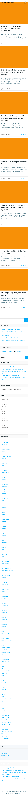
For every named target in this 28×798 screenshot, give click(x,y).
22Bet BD (4, 503)
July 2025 (4, 406)
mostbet (3, 629)
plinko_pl (3, 684)
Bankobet (4, 533)
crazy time (4, 577)
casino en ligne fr (5, 559)
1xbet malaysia (5, 484)
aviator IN (4, 521)
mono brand (4, 615)
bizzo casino (4, 542)
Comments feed (5, 755)
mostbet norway (5, 638)
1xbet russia (4, 493)
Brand (3, 549)
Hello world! (18, 351)
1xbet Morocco (5, 486)
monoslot (4, 626)
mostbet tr (4, 645)
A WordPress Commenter (7, 351)
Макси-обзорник (6, 738)
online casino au (5, 657)
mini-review (4, 608)
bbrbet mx (4, 540)
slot (2, 703)
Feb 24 (8, 134)
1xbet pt (3, 489)
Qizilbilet (3, 687)
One (2, 654)
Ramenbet (4, 689)
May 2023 (4, 423)
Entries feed (4, 753)
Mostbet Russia (5, 643)
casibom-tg (4, 554)
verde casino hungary (6, 722)
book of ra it (4, 547)
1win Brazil (4, 447)
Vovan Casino (5, 729)
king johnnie (4, 598)
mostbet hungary (5, 633)
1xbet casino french (6, 475)
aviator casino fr (5, 519)
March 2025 (4, 416)
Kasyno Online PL (6, 596)
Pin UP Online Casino (6, 671)
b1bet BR (4, 531)
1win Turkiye (4, 458)
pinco (3, 675)
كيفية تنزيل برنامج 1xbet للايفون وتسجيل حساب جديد (13, 331)
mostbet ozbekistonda (7, 640)
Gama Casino (5, 584)
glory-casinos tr (5, 589)
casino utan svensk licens (7, 570)
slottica (3, 710)
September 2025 (5, 402)
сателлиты (4, 740)
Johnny (3, 591)
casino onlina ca (5, 561)
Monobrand (4, 619)
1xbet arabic (4, 470)
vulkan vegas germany (7, 731)
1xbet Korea (4, 479)
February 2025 (5, 418)
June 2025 (4, 409)
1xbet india (4, 477)
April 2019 (4, 430)
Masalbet (4, 603)
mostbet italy (5, 636)
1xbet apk (4, 468)
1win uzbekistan (5, 461)
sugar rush (4, 712)
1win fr (3, 451)
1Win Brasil (4, 444)
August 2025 (4, 404)
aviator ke (4, 524)
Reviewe (3, 694)
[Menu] (25, 2)
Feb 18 (8, 265)
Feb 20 (8, 224)
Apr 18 (8, 43)
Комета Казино (5, 736)
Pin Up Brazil (4, 668)
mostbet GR (4, 631)
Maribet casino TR (6, 601)
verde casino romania (7, 726)
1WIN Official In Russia (7, 456)
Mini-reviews (4, 610)
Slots (3, 705)
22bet (3, 500)
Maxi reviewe (5, 605)
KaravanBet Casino (6, 594)
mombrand (4, 612)
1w (2, 440)
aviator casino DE (6, 517)
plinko (3, 678)
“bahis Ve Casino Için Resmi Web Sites (10, 337)
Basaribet (4, 535)
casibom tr (4, 552)
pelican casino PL (6, 664)
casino (3, 556)
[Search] (26, 320)
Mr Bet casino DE (6, 647)
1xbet (3, 465)
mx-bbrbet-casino (6, 652)
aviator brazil (4, 514)
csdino (3, 580)
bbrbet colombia (5, 538)
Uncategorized (5, 719)
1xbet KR (4, 482)
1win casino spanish (6, 449)
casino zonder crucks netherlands (9, 573)
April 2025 (4, 413)
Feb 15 (8, 307)
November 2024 (5, 420)
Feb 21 (8, 178)
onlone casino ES (5, 659)
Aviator (3, 512)
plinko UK (4, 682)
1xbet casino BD (5, 472)
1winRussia (4, 463)
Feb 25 (8, 88)
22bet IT (3, 505)
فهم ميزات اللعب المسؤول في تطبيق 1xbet (11, 329)
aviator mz (4, 526)
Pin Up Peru (4, 673)
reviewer (3, 696)
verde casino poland (6, 724)
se (2, 701)
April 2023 (4, 425)
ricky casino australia (6, 699)
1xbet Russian (5, 496)
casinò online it (5, 566)
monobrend (4, 622)
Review (3, 692)
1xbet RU (4, 491)
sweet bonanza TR (6, 717)
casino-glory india (6, 575)
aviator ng (4, 528)
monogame (4, 624)
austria (3, 510)
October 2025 (5, 399)
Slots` (3, 708)
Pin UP (3, 666)
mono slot (4, 617)
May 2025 (4, 411)
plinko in (3, 680)
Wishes (3, 733)
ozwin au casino (5, 661)
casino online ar (5, 563)
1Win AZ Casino (5, 442)
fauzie (3, 43)
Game (3, 587)
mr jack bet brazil (5, 650)
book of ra (4, 545)
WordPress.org (4, 758)
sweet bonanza (5, 715)
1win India (4, 454)
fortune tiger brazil (6, 582)
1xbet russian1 (5, 498)
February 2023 (5, 427)
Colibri (21, 793)
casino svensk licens (6, 568)
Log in (2, 751)
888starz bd (4, 507)
